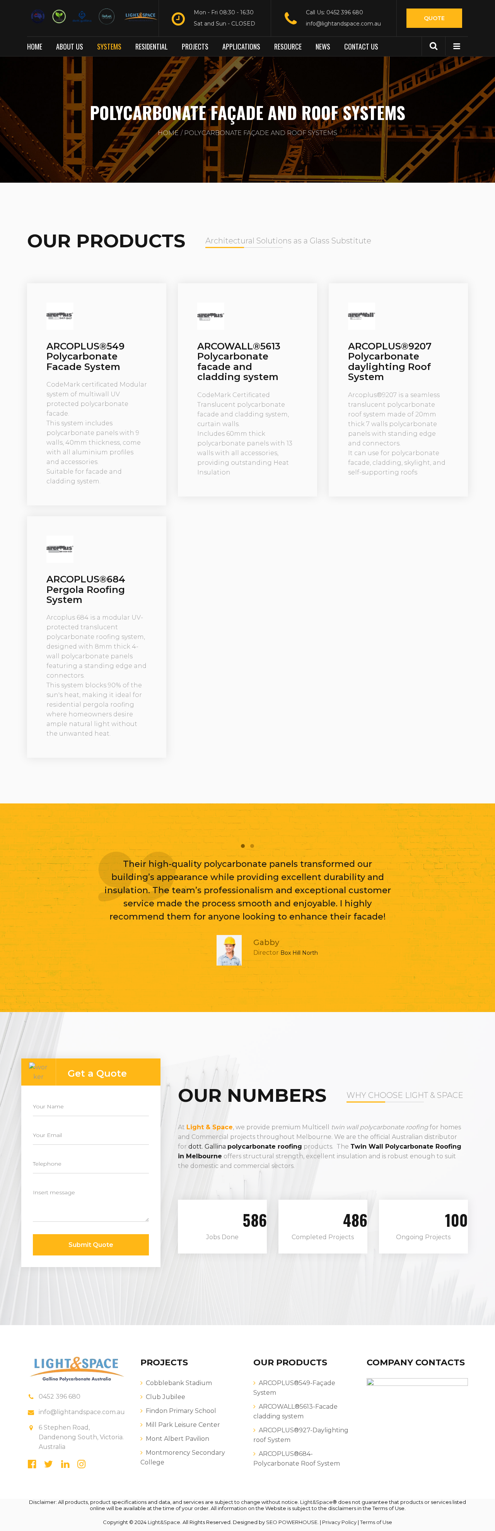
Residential (151, 46)
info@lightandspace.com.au (343, 23)
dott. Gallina (207, 1146)
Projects (195, 46)
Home (34, 46)
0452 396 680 (59, 1396)
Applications (241, 46)
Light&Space (316, 1502)
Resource (288, 46)
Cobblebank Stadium (179, 1383)
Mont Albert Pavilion (177, 1438)
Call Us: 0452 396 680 (334, 12)
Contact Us (361, 46)
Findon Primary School (181, 1411)
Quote (434, 18)
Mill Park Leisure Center (183, 1424)
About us (69, 46)
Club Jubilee (165, 1397)
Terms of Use (376, 1522)
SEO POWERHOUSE (291, 1522)
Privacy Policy (339, 1522)
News (323, 46)
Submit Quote (90, 1244)
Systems (109, 46)
